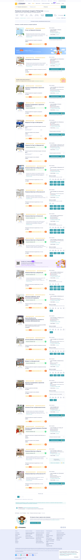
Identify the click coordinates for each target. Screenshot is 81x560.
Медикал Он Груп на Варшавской (34, 145)
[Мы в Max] (65, 527)
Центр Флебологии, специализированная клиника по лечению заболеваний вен (34, 319)
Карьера (16, 535)
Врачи (29, 3)
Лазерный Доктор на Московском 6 (35, 192)
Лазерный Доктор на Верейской (34, 272)
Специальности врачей (60, 532)
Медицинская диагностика (61, 534)
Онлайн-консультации (46, 3)
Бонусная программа (29, 536)
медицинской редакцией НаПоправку (30, 507)
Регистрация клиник (39, 534)
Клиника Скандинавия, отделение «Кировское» (34, 105)
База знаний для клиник (40, 542)
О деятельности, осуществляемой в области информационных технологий (26, 553)
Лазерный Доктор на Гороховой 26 (34, 240)
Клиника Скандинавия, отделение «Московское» (34, 383)
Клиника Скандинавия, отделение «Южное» (34, 88)
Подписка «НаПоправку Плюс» (50, 541)
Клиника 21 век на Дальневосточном (35, 407)
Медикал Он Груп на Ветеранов (34, 122)
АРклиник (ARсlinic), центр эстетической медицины (32, 297)
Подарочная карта (49, 545)
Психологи (58, 3)
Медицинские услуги (60, 535)
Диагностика (38, 3)
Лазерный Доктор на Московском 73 (35, 473)
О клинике (48, 532)
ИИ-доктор (53, 3)
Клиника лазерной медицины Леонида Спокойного (36, 429)
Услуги (33, 3)
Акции (63, 3)
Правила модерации (39, 541)
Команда (47, 534)
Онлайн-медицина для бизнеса (50, 544)
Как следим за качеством (50, 539)
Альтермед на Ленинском (32, 59)
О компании (17, 532)
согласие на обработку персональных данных (68, 553)
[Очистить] (27, 7)
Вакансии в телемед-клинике (49, 536)
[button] (22, 7)
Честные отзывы (28, 535)
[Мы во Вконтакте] (63, 527)
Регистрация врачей (39, 535)
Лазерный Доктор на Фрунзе (33, 451)
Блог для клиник (38, 538)
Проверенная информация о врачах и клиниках (30, 533)
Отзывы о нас (17, 538)
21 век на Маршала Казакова (33, 30)
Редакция (16, 541)
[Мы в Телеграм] (61, 527)
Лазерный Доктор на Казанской (34, 216)
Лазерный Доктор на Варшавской (34, 167)
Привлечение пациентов (40, 532)
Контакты (16, 542)
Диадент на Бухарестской (32, 361)
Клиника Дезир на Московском (34, 339)
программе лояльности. (55, 519)
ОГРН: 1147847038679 (18, 558)
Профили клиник (59, 538)
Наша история (17, 534)
